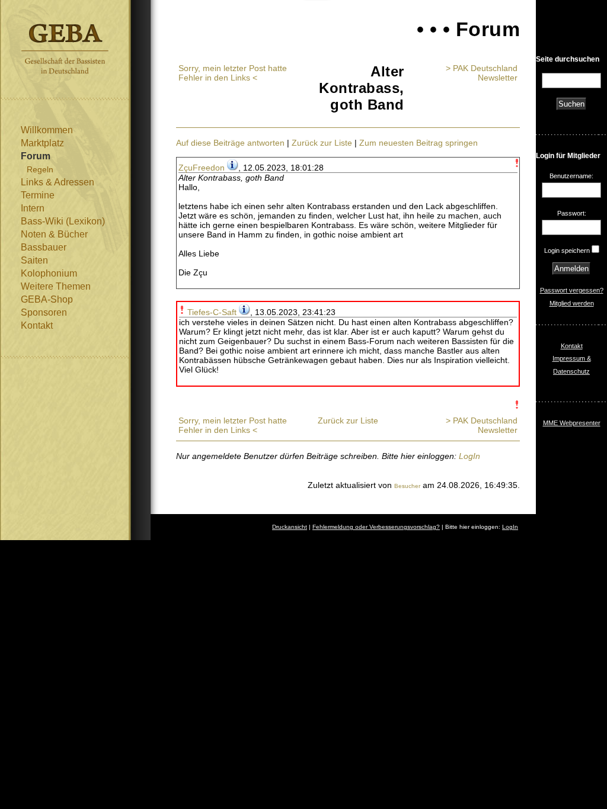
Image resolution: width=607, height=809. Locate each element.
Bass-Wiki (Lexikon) (63, 221)
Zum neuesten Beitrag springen (418, 142)
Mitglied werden (572, 303)
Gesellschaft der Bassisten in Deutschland (64, 49)
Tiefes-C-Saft (212, 312)
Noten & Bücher (54, 234)
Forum (35, 156)
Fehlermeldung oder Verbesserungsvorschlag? (376, 527)
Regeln (40, 169)
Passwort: (571, 213)
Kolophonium (49, 273)
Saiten (34, 260)
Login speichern (567, 250)
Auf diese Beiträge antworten (230, 142)
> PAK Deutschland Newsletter (481, 72)
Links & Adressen (57, 182)
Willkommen (47, 130)
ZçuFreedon (201, 167)
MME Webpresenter (571, 422)
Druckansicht (289, 527)
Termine (38, 195)
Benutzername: (571, 175)
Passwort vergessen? (571, 290)
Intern (32, 208)
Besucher (407, 486)
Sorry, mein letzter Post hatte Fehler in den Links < (232, 72)
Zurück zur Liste (322, 142)
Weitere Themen (56, 286)
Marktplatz (42, 143)
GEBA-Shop (47, 299)
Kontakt (37, 325)
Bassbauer (43, 247)
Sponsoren (44, 312)
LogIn (469, 456)
